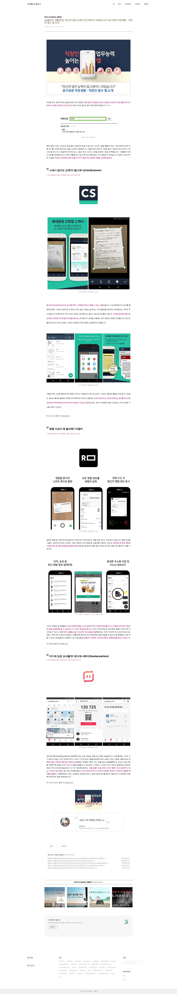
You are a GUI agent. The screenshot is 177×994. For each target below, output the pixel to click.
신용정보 (80, 973)
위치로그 (137, 4)
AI (89, 970)
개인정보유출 (112, 967)
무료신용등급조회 (65, 967)
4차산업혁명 (105, 961)
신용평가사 (87, 961)
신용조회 (72, 973)
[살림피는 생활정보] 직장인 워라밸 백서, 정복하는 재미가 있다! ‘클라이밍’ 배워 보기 (70, 860)
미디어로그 (128, 4)
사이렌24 (78, 961)
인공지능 (62, 961)
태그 (119, 4)
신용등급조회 (83, 967)
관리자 (95, 991)
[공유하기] (54, 846)
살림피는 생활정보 (59, 854)
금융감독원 (95, 964)
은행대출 (102, 967)
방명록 (146, 4)
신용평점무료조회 (106, 964)
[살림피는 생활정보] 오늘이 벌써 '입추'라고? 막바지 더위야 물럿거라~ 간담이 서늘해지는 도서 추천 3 (75, 865)
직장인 (74, 967)
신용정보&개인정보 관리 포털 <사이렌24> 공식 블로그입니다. (65, 923)
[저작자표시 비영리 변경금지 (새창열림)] (70, 846)
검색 (148, 963)
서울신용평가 (63, 970)
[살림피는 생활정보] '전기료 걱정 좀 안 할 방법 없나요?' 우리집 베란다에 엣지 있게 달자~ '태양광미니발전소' (77, 863)
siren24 (114, 961)
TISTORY (89, 991)
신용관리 (70, 961)
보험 (113, 973)
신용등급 (96, 961)
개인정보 (83, 970)
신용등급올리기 (64, 964)
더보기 (60, 977)
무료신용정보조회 (91, 973)
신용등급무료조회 (104, 973)
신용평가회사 (74, 970)
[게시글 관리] (57, 846)
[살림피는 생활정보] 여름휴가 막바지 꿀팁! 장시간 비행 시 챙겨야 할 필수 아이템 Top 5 (71, 867)
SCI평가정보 (63, 973)
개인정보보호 (93, 967)
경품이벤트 (109, 970)
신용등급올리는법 (84, 964)
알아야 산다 (51, 854)
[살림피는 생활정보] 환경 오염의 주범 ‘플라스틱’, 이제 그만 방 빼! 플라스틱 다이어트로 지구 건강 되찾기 (76, 858)
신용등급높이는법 (98, 970)
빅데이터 (73, 964)
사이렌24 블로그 (34, 4)
